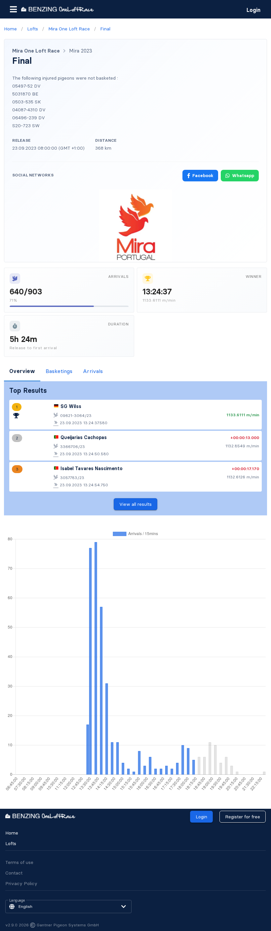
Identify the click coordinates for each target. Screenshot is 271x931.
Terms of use (19, 862)
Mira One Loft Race (36, 51)
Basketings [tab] (59, 371)
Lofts (10, 843)
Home (11, 833)
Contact (13, 873)
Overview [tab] (22, 371)
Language (17, 900)
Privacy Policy (21, 883)
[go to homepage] (57, 9)
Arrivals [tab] (93, 371)
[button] (13, 9)
